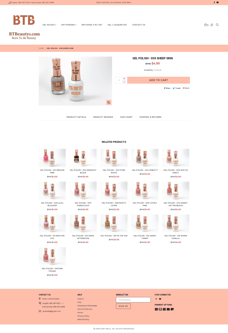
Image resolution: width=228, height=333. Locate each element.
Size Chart (126, 117)
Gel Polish (49, 25)
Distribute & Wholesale (87, 306)
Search (80, 299)
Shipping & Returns (151, 117)
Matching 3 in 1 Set (92, 25)
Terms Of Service (84, 309)
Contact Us (138, 25)
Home (41, 48)
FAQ (79, 302)
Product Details (76, 117)
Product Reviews (103, 117)
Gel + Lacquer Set (117, 25)
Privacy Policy (83, 316)
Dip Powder (68, 25)
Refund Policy (83, 319)
